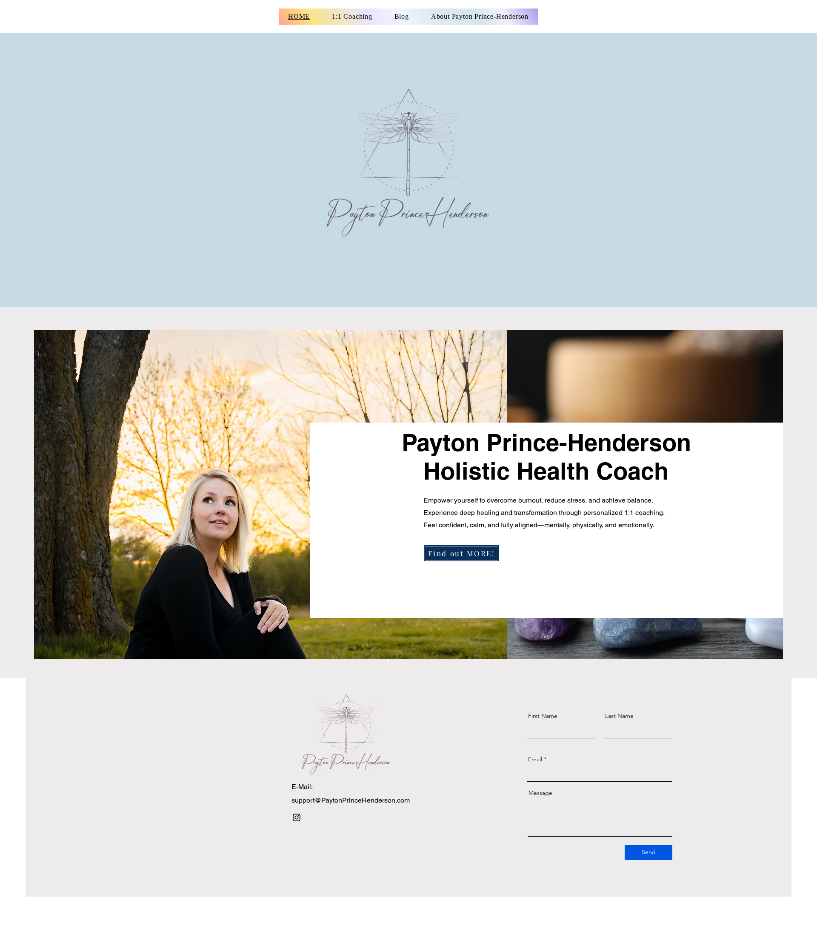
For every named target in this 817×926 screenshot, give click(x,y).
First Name (542, 716)
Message (540, 793)
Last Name (619, 716)
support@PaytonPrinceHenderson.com (350, 800)
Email (535, 759)
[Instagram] (296, 817)
